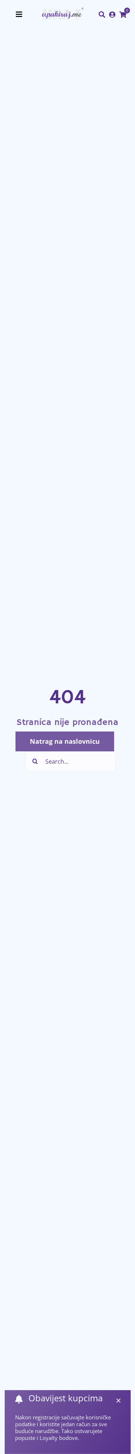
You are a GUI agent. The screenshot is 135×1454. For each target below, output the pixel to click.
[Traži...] (102, 14)
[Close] (118, 1400)
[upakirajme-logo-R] (62, 10)
